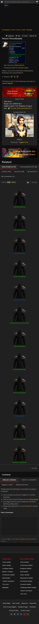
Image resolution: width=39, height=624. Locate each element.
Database (7, 30)
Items (13, 30)
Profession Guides (8, 575)
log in (17, 539)
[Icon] (5, 45)
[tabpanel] (19, 325)
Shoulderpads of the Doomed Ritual (19, 323)
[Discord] (11, 614)
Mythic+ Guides (7, 571)
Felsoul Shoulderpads (19, 207)
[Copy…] (28, 182)
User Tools (16, 603)
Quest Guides (24, 575)
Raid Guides (6, 578)
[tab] (9, 166)
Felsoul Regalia (7, 83)
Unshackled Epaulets (19, 416)
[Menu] (2, 2)
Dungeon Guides (25, 568)
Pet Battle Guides (26, 581)
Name (14, 182)
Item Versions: (9, 65)
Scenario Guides (25, 584)
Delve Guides (6, 565)
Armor (18, 30)
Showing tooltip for (11, 68)
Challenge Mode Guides (28, 587)
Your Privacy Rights (9, 607)
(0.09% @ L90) (21, 54)
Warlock (16, 59)
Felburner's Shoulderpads (20, 462)
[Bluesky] (17, 614)
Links (25, 36)
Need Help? (6, 603)
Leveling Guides (7, 568)
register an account (25, 539)
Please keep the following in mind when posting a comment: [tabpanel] (19, 515)
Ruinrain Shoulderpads (19, 276)
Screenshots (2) (19, 112)
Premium (33, 607)
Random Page (23, 607)
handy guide (33, 499)
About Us (24, 603)
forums (27, 506)
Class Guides (6, 562)
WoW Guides (6, 559)
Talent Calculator (8, 581)
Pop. (8, 182)
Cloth (23, 30)
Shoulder (29, 30)
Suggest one (23, 142)
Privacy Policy (14, 610)
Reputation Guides (26, 578)
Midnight (5, 587)
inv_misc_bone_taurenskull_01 (21, 108)
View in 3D (32, 36)
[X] (14, 614)
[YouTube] (24, 614)
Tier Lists (5, 584)
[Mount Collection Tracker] (19, 152)
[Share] (37, 2)
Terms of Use (25, 610)
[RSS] (27, 614)
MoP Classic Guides (27, 559)
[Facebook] (21, 614)
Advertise (33, 603)
